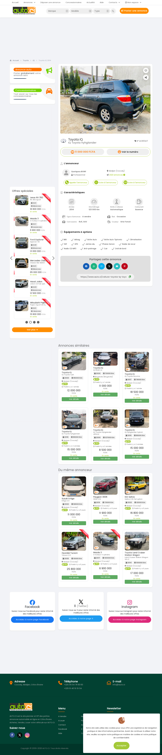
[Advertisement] (81, 38)
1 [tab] (26, 322)
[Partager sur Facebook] (86, 266)
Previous (12, 258)
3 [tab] (34, 322)
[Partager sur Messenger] (101, 266)
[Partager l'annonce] (146, 77)
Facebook (62, 729)
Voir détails (74, 399)
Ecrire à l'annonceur (107, 182)
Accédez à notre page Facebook (32, 619)
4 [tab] (38, 322)
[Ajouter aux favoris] (146, 70)
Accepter (122, 745)
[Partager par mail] (117, 266)
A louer (61, 720)
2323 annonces (116, 175)
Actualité (91, 2)
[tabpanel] (32, 256)
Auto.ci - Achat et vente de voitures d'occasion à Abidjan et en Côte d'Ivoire (24, 11)
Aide (102, 2)
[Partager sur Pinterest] (124, 266)
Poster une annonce (135, 10)
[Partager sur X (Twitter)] (109, 266)
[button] (67, 100)
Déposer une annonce (50, 2)
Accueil (15, 2)
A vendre (62, 716)
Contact (62, 725)
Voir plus (31, 329)
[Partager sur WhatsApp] (94, 266)
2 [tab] (30, 322)
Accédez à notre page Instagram (130, 619)
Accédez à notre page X (81, 618)
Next (52, 258)
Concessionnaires (73, 2)
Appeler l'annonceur (78, 182)
